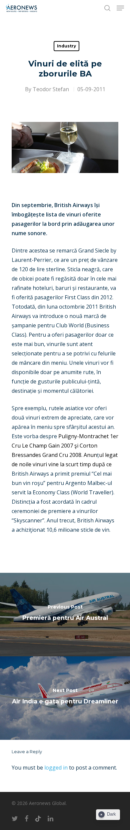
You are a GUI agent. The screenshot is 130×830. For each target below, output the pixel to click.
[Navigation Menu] (120, 8)
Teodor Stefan (51, 89)
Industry (66, 45)
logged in (56, 767)
